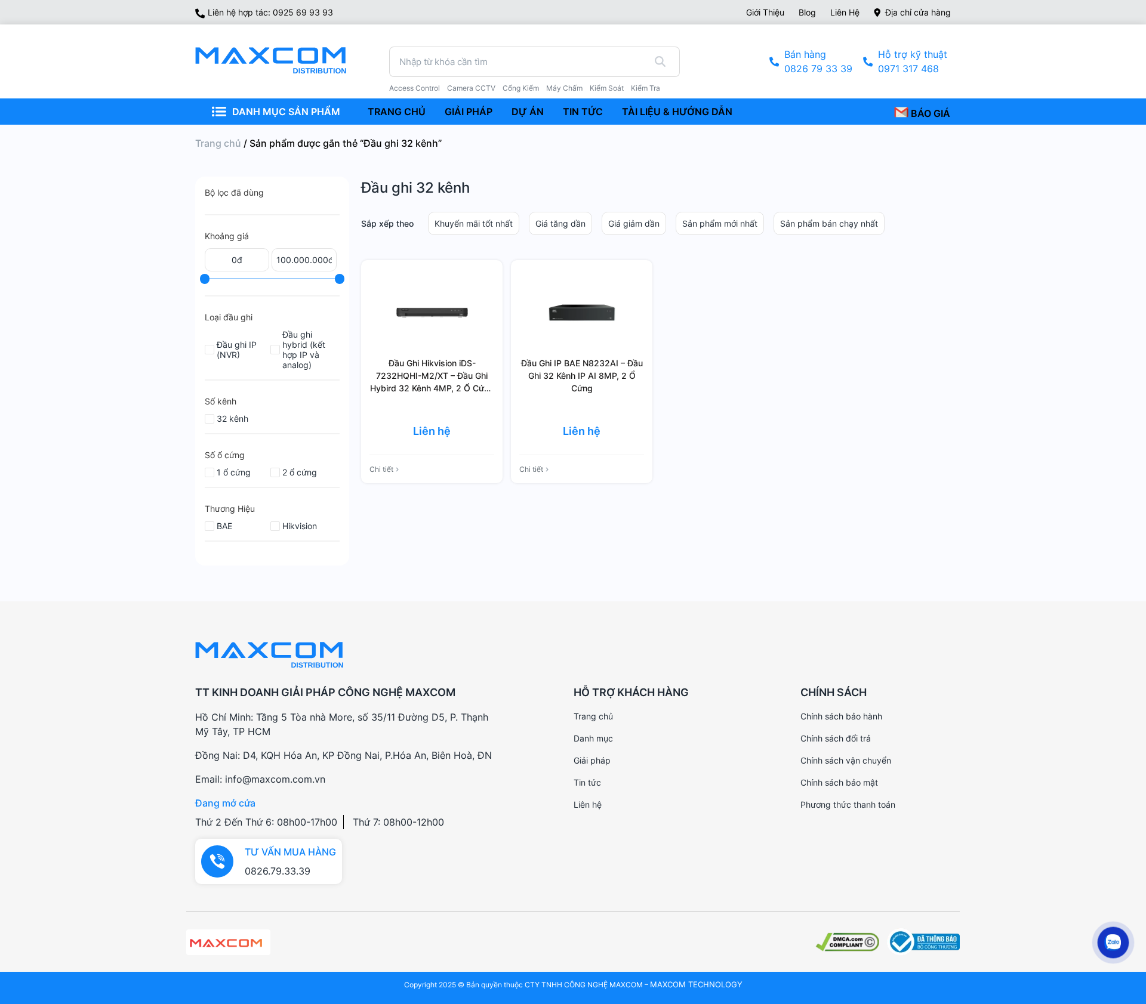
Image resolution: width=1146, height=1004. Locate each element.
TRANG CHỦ (397, 112)
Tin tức (587, 782)
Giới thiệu (765, 12)
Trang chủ (218, 143)
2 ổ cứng (299, 472)
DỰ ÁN (528, 112)
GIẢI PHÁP (468, 112)
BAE (224, 526)
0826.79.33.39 (277, 871)
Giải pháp (592, 760)
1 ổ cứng (234, 472)
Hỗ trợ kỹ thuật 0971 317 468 (912, 61)
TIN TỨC (583, 112)
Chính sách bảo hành (841, 716)
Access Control (414, 88)
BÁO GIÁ (929, 113)
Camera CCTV (471, 88)
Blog (807, 12)
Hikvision (299, 526)
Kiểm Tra (645, 88)
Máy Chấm (564, 88)
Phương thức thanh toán (847, 804)
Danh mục (593, 738)
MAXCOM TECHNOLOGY (696, 984)
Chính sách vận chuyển (845, 760)
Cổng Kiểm (521, 88)
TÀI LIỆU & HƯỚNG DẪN (677, 112)
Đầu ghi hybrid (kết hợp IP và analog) (303, 349)
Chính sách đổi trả (835, 738)
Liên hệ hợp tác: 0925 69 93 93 (270, 12)
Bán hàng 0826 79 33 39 (818, 61)
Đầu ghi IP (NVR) (237, 349)
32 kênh (232, 418)
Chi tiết (381, 469)
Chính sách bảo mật (839, 782)
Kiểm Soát (607, 88)
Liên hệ (845, 12)
